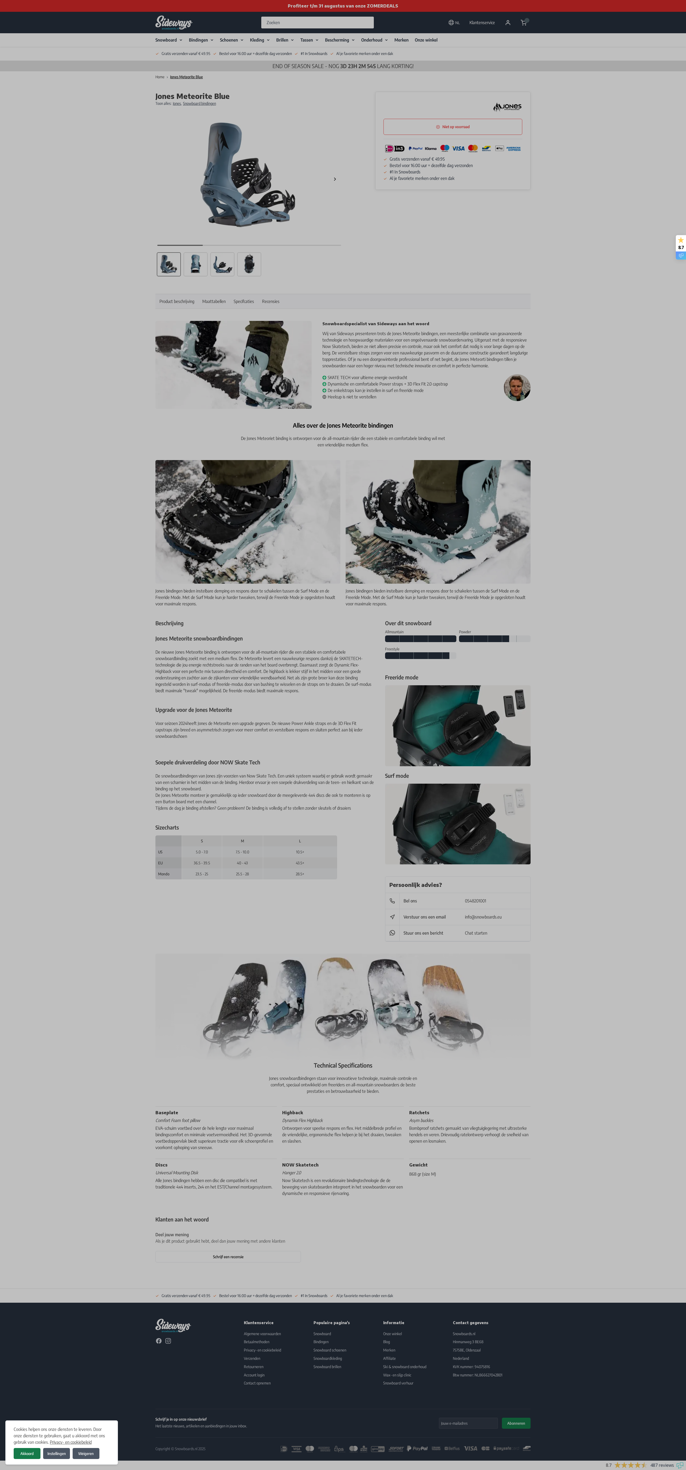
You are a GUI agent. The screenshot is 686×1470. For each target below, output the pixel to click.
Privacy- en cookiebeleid (71, 1442)
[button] (343, 735)
